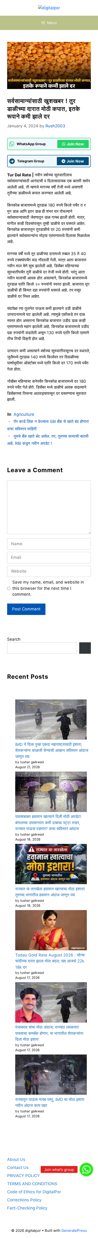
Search (13, 639)
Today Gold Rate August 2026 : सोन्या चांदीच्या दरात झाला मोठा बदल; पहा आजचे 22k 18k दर (50, 961)
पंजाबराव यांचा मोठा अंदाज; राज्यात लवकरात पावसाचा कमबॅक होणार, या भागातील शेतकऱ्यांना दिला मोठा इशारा (49, 1033)
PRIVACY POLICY (23, 1175)
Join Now (75, 144)
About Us (16, 1159)
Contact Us (18, 1167)
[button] (86, 1169)
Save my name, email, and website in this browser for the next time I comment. (48, 588)
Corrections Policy (24, 1200)
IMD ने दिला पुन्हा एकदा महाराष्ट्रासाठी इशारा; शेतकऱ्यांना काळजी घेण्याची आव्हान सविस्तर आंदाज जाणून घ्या (51, 750)
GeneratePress (74, 1230)
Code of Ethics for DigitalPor (34, 1191)
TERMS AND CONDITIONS (32, 1183)
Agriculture (24, 414)
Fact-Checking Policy (27, 1208)
